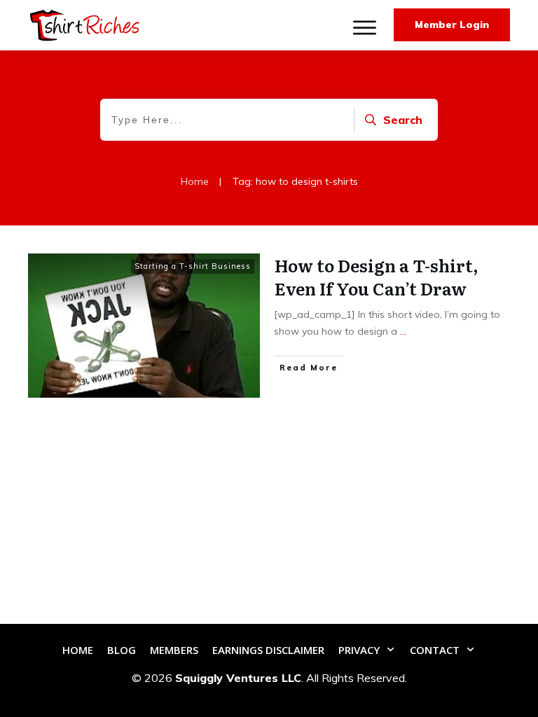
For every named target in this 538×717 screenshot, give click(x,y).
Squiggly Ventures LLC (238, 678)
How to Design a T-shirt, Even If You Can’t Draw (376, 277)
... (403, 331)
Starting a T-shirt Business (192, 266)
